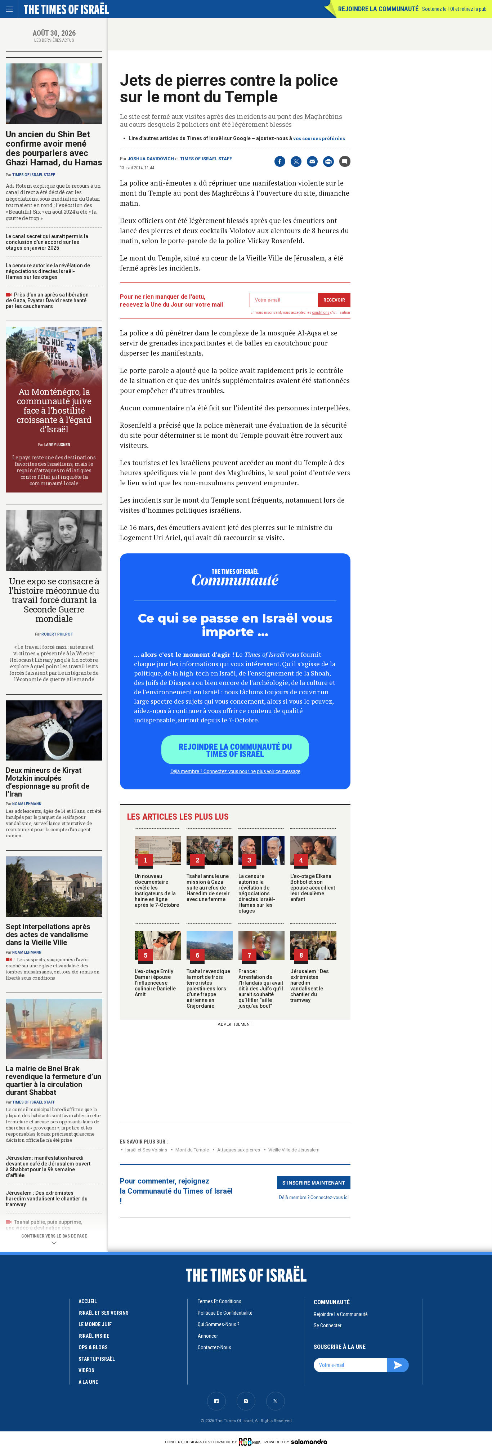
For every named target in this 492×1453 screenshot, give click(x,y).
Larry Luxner (57, 445)
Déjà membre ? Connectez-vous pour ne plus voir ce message (235, 771)
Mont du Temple (192, 1150)
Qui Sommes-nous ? (219, 1324)
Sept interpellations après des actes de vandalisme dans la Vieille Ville (48, 934)
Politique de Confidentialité (225, 1313)
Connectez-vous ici (329, 1197)
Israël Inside (94, 1336)
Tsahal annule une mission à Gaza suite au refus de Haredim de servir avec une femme (208, 887)
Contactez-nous (214, 1347)
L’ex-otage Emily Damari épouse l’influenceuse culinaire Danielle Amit (155, 982)
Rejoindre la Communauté (378, 9)
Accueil (88, 1301)
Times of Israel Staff (206, 158)
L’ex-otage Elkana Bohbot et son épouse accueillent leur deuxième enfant (312, 887)
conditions (321, 313)
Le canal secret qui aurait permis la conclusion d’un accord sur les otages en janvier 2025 (47, 242)
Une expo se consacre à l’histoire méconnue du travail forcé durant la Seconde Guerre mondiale (54, 599)
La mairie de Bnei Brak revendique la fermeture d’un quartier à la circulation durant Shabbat (53, 1080)
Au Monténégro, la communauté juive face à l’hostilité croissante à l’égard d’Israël (54, 410)
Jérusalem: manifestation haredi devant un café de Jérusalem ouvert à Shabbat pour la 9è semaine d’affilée (48, 1166)
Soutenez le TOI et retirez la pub (454, 9)
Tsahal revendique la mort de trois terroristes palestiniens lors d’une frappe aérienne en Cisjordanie (208, 988)
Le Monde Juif (95, 1324)
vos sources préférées (319, 138)
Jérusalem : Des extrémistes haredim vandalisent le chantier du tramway (309, 985)
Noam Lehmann (26, 804)
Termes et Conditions (219, 1301)
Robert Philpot (57, 634)
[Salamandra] (309, 1441)
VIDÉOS (86, 1370)
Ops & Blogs (93, 1347)
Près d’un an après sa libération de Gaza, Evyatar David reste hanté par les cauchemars (47, 300)
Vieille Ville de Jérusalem (293, 1150)
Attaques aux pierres (238, 1150)
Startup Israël (97, 1359)
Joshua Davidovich (151, 158)
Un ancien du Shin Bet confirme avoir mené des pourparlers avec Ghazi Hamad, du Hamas (54, 148)
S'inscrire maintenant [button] (313, 1182)
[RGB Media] (251, 1442)
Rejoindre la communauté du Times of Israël (235, 750)
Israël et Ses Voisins (146, 1150)
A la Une (88, 1382)
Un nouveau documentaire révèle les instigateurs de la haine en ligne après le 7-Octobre (157, 890)
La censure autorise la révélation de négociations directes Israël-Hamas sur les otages (256, 893)
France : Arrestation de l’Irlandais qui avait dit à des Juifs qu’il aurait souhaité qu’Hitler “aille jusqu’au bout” (260, 988)
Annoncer (208, 1336)
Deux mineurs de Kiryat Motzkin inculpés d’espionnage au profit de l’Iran (47, 782)
